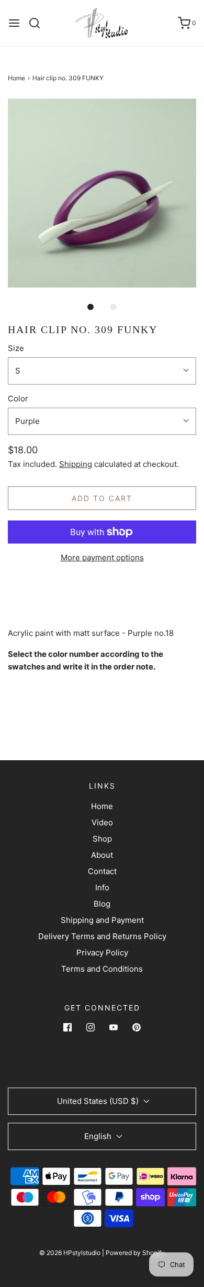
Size (16, 348)
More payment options (102, 557)
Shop (102, 839)
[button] (102, 193)
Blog (102, 904)
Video (102, 822)
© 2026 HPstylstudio (69, 1253)
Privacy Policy (102, 953)
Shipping (75, 464)
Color (18, 398)
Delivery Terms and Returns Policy (102, 936)
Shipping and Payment (102, 920)
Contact (102, 871)
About (102, 855)
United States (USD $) (99, 1101)
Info (102, 887)
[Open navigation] (14, 23)
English (99, 1136)
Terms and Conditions (102, 969)
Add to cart (102, 498)
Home (16, 78)
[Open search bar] (38, 23)
